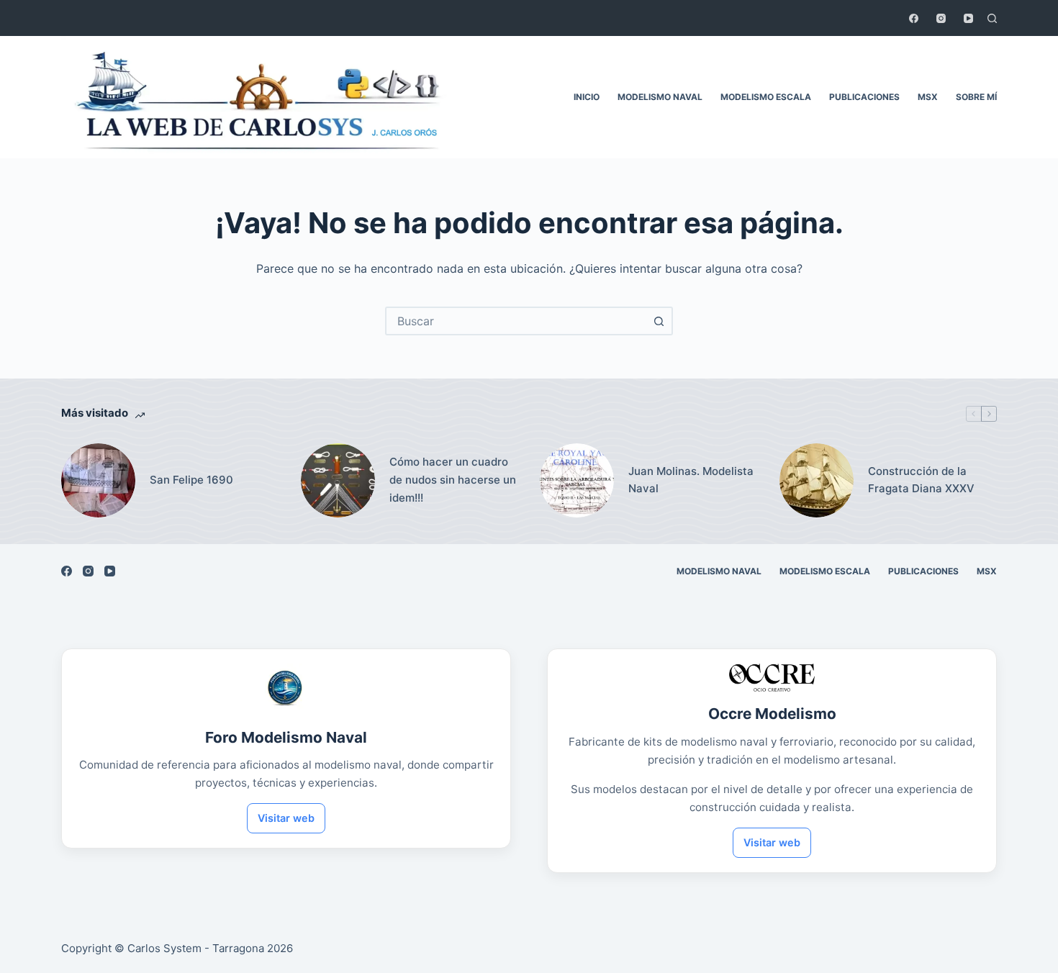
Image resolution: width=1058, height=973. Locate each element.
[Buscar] (992, 18)
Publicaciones (864, 96)
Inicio (587, 96)
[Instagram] (941, 18)
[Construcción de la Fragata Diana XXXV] (816, 480)
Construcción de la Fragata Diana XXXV (921, 480)
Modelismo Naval (660, 96)
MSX (928, 96)
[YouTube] (968, 18)
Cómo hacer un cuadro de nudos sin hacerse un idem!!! (452, 479)
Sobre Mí (976, 96)
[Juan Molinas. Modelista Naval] (577, 480)
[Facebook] (913, 18)
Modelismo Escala (765, 96)
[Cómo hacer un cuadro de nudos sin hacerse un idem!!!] (338, 480)
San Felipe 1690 (191, 479)
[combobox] (516, 321)
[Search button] (659, 321)
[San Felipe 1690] (98, 480)
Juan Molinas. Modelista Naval (691, 480)
